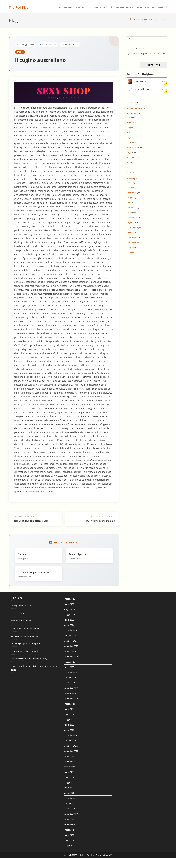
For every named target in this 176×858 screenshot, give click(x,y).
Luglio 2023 (69, 709)
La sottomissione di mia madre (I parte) (29, 658)
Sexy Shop (131, 178)
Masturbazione (133, 147)
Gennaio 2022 (70, 803)
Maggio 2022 (69, 782)
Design (129, 197)
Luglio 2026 (69, 604)
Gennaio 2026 (70, 635)
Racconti (130, 113)
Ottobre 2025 (70, 651)
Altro (129, 117)
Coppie (130, 127)
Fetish (129, 212)
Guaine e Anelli (133, 217)
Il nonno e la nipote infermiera (34, 572)
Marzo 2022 (69, 793)
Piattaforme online (134, 108)
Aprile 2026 (69, 619)
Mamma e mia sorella (21, 620)
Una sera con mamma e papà (24, 636)
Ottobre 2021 (70, 819)
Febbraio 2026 (70, 630)
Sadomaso (131, 157)
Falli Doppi (131, 207)
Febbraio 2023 (70, 735)
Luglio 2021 (69, 835)
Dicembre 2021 (71, 808)
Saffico (129, 162)
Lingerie (130, 222)
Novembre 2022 (71, 751)
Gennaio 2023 (70, 740)
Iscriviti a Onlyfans (142, 89)
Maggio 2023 (69, 719)
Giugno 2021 (69, 840)
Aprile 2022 (69, 787)
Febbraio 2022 (70, 798)
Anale (129, 182)
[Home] (130, 19)
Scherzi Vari (131, 237)
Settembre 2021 (71, 824)
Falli (128, 202)
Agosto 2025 (69, 662)
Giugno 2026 (69, 609)
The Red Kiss (18, 7)
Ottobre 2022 (70, 756)
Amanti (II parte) (77, 554)
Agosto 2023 (69, 703)
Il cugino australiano (159, 19)
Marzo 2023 (69, 730)
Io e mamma (16, 598)
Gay (128, 137)
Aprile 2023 (69, 724)
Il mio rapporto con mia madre (25, 628)
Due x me (23, 554)
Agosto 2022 (69, 766)
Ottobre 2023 (70, 693)
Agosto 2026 (69, 598)
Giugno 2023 (69, 714)
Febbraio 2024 (70, 672)
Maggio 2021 (69, 845)
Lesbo (129, 142)
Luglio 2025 (69, 667)
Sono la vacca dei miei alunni (24, 651)
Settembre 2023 (71, 698)
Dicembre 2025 (71, 641)
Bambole (130, 187)
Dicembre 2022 (71, 745)
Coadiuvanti (132, 192)
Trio (128, 172)
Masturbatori (132, 227)
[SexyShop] (63, 92)
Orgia (129, 152)
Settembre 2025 (71, 656)
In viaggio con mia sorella (22, 605)
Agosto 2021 (69, 829)
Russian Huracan (141, 81)
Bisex (129, 122)
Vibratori (130, 252)
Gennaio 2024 (70, 677)
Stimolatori (131, 242)
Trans (129, 167)
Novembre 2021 (71, 814)
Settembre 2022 (71, 761)
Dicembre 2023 (71, 682)
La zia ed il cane (18, 613)
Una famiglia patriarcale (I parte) (26, 643)
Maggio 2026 (69, 614)
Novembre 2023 (71, 688)
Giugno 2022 (69, 777)
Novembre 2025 (71, 646)
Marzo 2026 (69, 625)
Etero (20, 52)
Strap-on (130, 247)
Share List (152, 65)
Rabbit (129, 232)
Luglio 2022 (69, 772)
